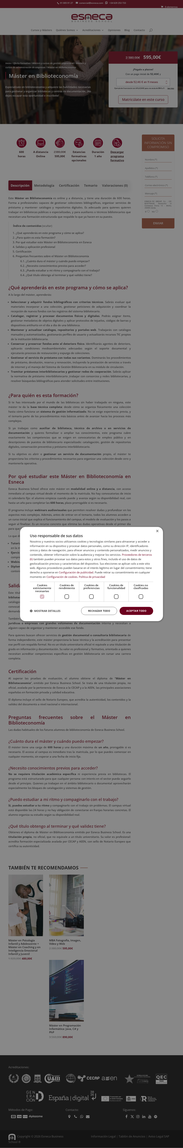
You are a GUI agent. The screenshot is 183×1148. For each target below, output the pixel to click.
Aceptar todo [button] (136, 610)
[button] (45, 611)
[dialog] (91, 574)
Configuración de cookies (61, 577)
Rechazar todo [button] (99, 610)
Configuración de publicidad (76, 572)
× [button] (157, 531)
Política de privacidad (92, 577)
